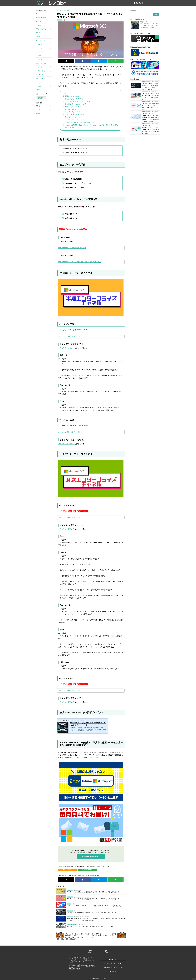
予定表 (39, 44)
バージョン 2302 (74, 109)
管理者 (39, 55)
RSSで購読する (68, 869)
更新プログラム (41, 29)
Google (38, 86)
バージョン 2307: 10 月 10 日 (69, 690)
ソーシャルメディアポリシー (113, 963)
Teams (39, 59)
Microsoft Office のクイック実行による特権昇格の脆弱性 (78, 262)
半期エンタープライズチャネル (76, 107)
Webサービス (40, 78)
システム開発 (40, 71)
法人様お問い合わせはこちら (91, 857)
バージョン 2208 (74, 112)
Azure (38, 36)
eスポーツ (39, 74)
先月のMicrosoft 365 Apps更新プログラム (80, 122)
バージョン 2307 (74, 120)
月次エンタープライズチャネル (76, 114)
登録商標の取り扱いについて (113, 967)
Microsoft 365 (40, 40)
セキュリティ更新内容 (66, 348)
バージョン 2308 (74, 117)
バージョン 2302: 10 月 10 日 (69, 336)
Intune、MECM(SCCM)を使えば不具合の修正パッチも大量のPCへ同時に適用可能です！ (91, 126)
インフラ (39, 67)
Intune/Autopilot (41, 17)
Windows (39, 33)
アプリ (38, 90)
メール (39, 48)
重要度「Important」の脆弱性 (79, 104)
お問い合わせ (139, 3)
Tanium (38, 25)
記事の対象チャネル (72, 96)
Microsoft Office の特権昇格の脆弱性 (71, 248)
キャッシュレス (41, 63)
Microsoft (39, 14)
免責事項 (113, 971)
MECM (38, 21)
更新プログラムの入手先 (74, 99)
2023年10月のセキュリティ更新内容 (78, 101)
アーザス (39, 82)
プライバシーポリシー (113, 959)
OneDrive (40, 52)
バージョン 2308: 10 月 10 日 (69, 517)
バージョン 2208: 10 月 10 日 (69, 432)
